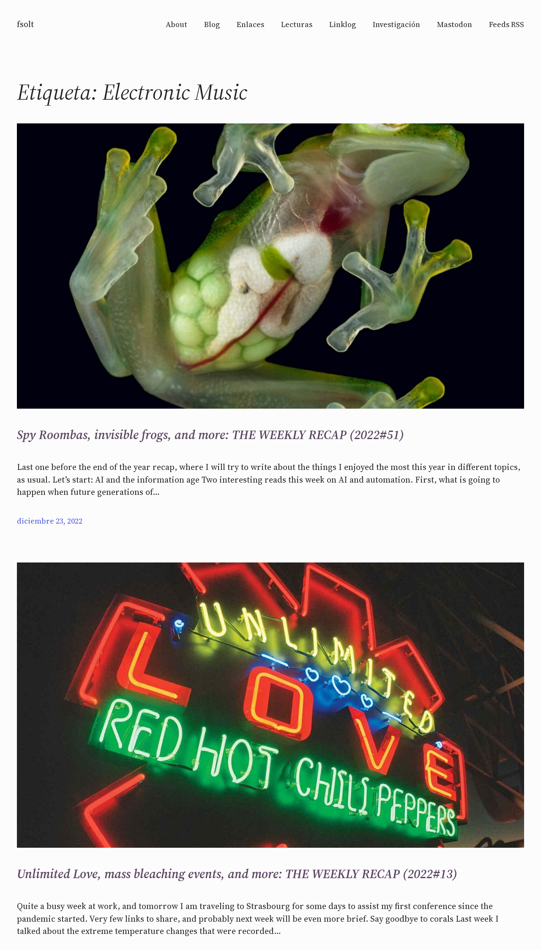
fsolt (25, 24)
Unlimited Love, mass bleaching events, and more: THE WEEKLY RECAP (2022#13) (237, 874)
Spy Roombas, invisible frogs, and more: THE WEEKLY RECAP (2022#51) (210, 434)
